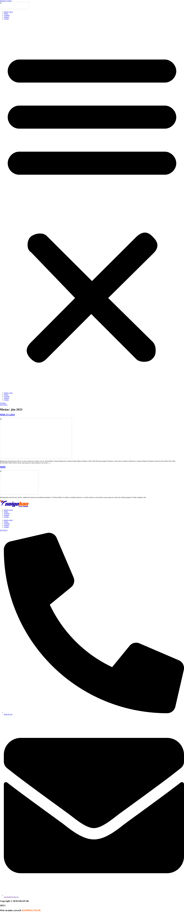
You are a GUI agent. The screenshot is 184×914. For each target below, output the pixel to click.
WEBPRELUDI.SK (31, 910)
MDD (2, 467)
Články (6, 13)
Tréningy (6, 17)
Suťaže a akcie (8, 12)
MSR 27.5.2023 (7, 414)
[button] (92, 206)
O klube (6, 19)
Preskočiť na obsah (6, 1)
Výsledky (7, 15)
